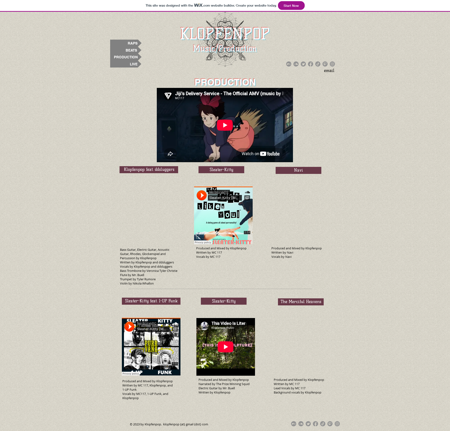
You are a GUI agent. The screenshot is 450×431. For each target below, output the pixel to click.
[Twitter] (303, 64)
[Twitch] (325, 64)
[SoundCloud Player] (225, 125)
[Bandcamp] (288, 64)
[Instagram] (332, 64)
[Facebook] (310, 64)
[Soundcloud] (296, 64)
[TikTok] (317, 64)
